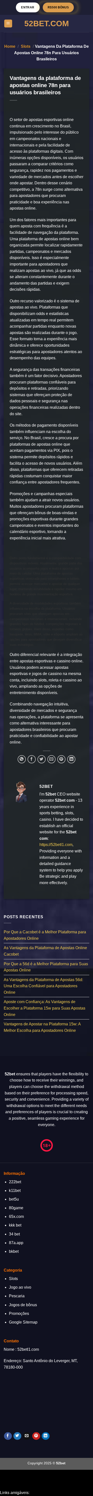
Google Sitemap (23, 1322)
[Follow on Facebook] (8, 1436)
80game (16, 1208)
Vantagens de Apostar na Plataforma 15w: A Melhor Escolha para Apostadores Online (42, 1027)
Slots (26, 46)
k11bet (15, 1190)
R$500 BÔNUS (58, 7)
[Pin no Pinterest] (61, 759)
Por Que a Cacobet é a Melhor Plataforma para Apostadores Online (45, 935)
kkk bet (15, 1225)
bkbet (14, 1251)
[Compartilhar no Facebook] (32, 759)
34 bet (14, 1234)
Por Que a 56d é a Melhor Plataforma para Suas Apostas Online (46, 967)
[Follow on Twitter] (17, 1436)
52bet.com (46, 23)
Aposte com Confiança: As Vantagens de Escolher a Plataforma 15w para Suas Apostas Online (44, 1008)
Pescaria (17, 1296)
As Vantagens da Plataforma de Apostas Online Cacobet (45, 951)
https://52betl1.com (55, 845)
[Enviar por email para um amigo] (51, 759)
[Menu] (8, 24)
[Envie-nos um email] (27, 1436)
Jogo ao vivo (20, 1287)
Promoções (19, 1313)
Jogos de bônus (23, 1305)
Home (9, 46)
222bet (15, 1182)
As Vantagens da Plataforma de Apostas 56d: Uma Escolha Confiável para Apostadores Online (43, 986)
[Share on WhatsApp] (22, 759)
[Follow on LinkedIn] (45, 1436)
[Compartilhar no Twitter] (41, 759)
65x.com (16, 1216)
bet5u (14, 1199)
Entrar (27, 7)
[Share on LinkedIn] (71, 759)
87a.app (16, 1243)
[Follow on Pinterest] (36, 1436)
